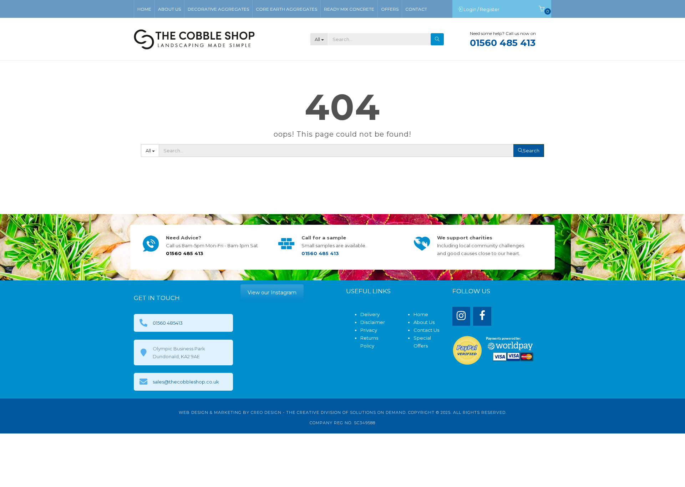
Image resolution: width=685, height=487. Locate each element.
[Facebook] (482, 316)
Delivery (370, 314)
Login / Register (482, 9)
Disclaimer (372, 322)
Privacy (368, 330)
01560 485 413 (503, 43)
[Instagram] (461, 316)
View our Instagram (272, 292)
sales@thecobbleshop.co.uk (186, 382)
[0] (541, 9)
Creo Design (266, 412)
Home (420, 314)
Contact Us (426, 330)
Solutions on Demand (378, 412)
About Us (424, 322)
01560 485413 (168, 323)
